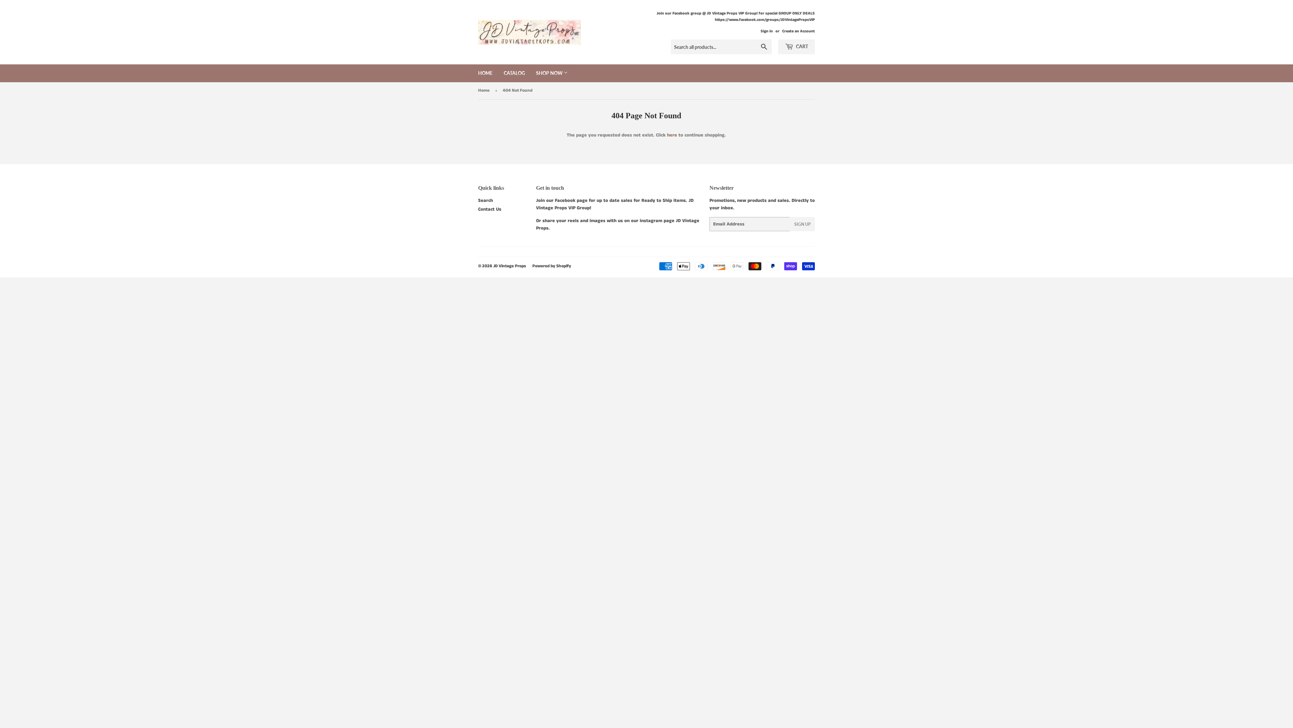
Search (485, 200)
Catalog (514, 73)
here (672, 135)
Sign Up (802, 224)
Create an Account (798, 31)
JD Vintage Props (509, 266)
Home (485, 73)
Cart (801, 46)
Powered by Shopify (551, 266)
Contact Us (489, 209)
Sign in (767, 31)
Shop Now (550, 73)
